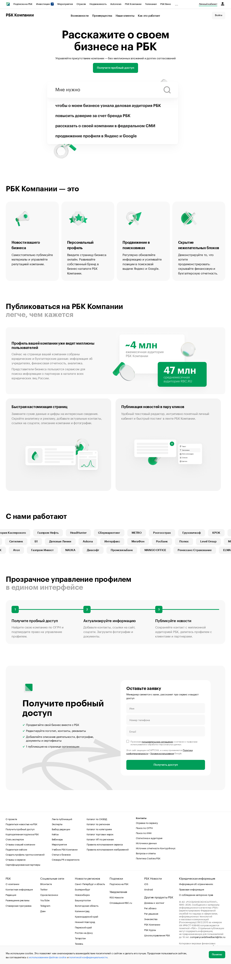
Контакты (141, 818)
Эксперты (57, 824)
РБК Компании (133, 4)
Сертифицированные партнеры (23, 864)
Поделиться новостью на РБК (21, 824)
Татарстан (80, 938)
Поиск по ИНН (144, 833)
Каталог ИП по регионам (100, 839)
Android (148, 889)
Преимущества (102, 15)
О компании (12, 884)
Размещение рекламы (17, 900)
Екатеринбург (82, 889)
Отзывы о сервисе (15, 859)
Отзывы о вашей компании (20, 844)
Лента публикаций (62, 819)
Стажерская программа (18, 905)
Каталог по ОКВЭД (97, 819)
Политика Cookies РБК (148, 858)
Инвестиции (43, 4)
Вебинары (57, 839)
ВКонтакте (46, 884)
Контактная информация (19, 889)
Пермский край (83, 927)
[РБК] (8, 4)
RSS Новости (117, 897)
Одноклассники (49, 894)
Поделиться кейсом (16, 849)
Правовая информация (191, 889)
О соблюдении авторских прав (196, 894)
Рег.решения (151, 913)
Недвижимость (98, 4)
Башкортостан (83, 900)
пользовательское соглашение (157, 741)
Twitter (44, 889)
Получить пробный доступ (20, 829)
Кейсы (55, 834)
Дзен (42, 911)
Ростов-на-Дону (84, 932)
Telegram (45, 905)
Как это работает (149, 15)
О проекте (11, 819)
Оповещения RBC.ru (121, 902)
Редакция (11, 894)
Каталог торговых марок (100, 834)
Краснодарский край (86, 916)
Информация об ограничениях (196, 884)
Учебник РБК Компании (65, 849)
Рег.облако (150, 908)
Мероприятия (65, 4)
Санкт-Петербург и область (90, 884)
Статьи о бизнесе (61, 854)
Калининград (82, 911)
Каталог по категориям (99, 829)
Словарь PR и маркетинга (65, 859)
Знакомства (150, 919)
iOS (146, 884)
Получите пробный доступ (115, 67)
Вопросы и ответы (146, 853)
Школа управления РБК (157, 935)
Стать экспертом (15, 839)
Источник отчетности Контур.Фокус (156, 848)
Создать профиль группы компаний (25, 854)
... (176, 3)
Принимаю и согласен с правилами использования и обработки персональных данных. (163, 742)
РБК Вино (165, 4)
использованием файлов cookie (47, 957)
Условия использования (162, 753)
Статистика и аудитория (149, 838)
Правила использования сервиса (105, 844)
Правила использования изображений (107, 849)
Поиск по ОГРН (144, 827)
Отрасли (81, 4)
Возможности (80, 15)
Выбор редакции (61, 829)
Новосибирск (82, 894)
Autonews (115, 4)
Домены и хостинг (154, 902)
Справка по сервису (147, 822)
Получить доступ (166, 764)
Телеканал (151, 4)
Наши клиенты (125, 15)
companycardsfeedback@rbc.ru (207, 937)
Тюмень (79, 943)
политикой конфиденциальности (88, 957)
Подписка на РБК (22, 4)
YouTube (45, 900)
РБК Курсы (150, 929)
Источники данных (146, 843)
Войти (218, 15)
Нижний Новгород (85, 922)
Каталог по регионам (98, 824)
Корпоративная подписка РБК (22, 834)
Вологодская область (86, 905)
